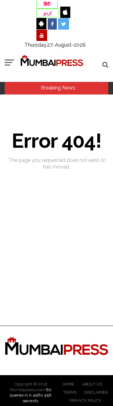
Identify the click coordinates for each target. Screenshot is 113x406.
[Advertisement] (56, 268)
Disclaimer (96, 392)
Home (68, 384)
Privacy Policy (85, 400)
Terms (70, 392)
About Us (92, 384)
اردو (47, 13)
